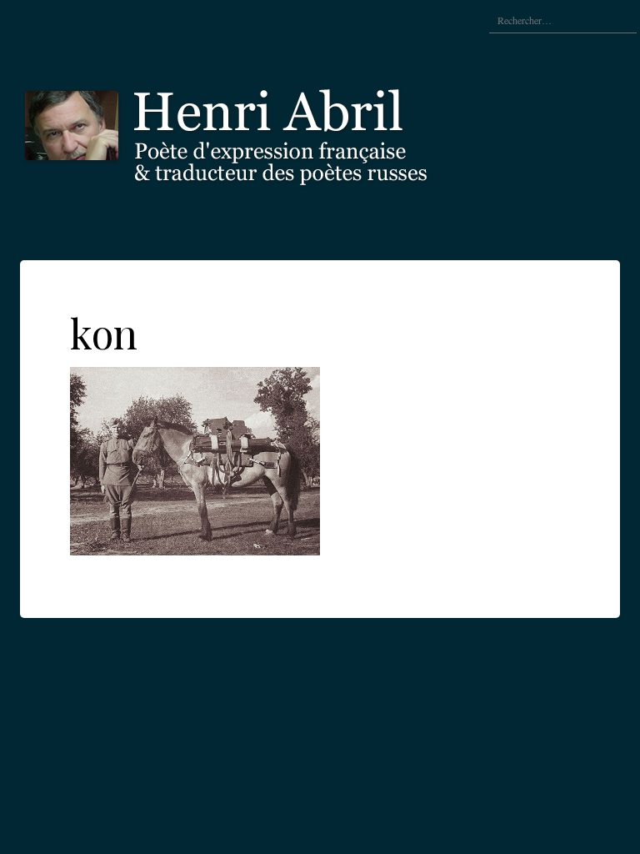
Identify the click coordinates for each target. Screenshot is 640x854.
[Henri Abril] (270, 131)
